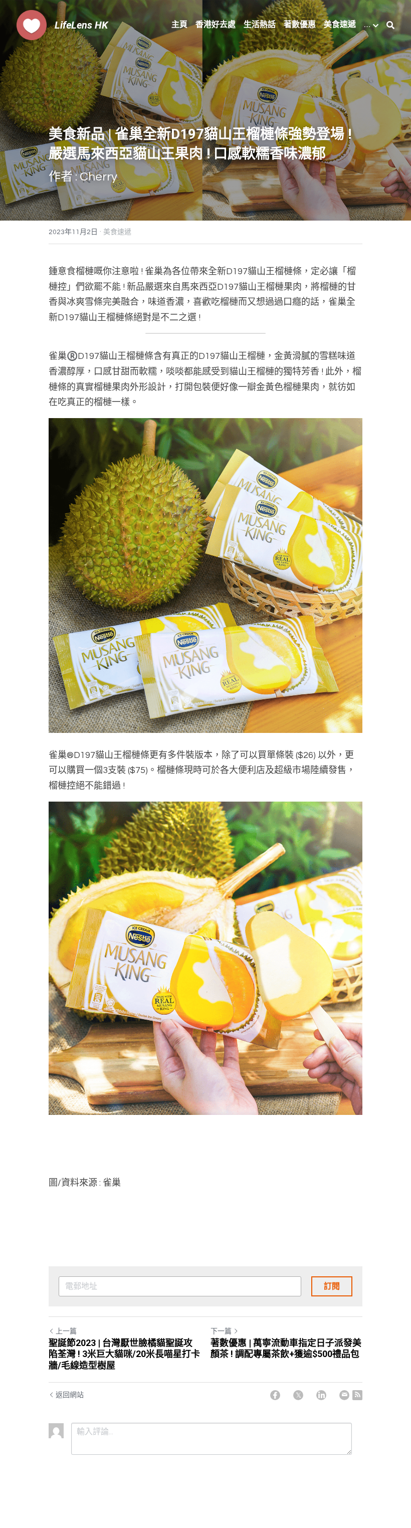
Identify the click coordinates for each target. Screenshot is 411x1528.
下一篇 (221, 1331)
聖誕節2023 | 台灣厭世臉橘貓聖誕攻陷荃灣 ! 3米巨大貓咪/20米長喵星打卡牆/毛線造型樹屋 (124, 1354)
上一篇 (66, 1331)
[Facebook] (275, 1395)
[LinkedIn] (321, 1395)
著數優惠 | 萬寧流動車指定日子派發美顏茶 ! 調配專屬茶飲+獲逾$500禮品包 (286, 1349)
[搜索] (390, 25)
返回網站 (70, 1395)
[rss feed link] (357, 1395)
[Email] (344, 1395)
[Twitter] (298, 1395)
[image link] (32, 24)
